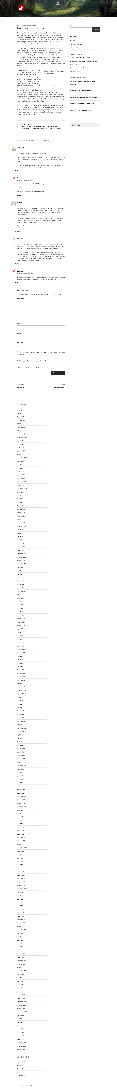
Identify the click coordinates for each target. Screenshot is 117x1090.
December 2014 (21, 796)
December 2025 (21, 427)
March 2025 (20, 447)
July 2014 (19, 813)
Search (72, 26)
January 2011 (20, 957)
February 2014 (21, 830)
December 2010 (21, 960)
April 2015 (20, 782)
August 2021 (20, 567)
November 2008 (22, 1046)
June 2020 (20, 605)
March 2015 (20, 786)
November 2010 (21, 964)
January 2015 (21, 793)
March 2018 (20, 670)
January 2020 (21, 618)
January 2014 (21, 834)
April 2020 (20, 612)
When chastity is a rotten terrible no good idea (83, 61)
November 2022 (21, 519)
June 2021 (20, 574)
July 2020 (19, 601)
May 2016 (20, 742)
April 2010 (20, 988)
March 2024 (20, 471)
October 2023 (21, 485)
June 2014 (20, 817)
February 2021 (21, 584)
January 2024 (21, 475)
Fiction (19, 1065)
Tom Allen (20, 147)
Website (20, 343)
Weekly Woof (20, 1075)
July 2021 (19, 570)
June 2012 (20, 899)
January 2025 (21, 451)
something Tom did (44, 55)
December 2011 (21, 919)
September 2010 (22, 971)
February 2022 (21, 547)
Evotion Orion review (84, 110)
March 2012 (20, 909)
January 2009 (21, 1039)
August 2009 (20, 1015)
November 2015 (21, 759)
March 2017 (20, 711)
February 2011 (21, 954)
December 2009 (22, 1001)
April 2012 (20, 906)
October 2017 (21, 687)
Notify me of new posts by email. (28, 367)
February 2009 (21, 1036)
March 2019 (20, 642)
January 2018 (21, 676)
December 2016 (21, 721)
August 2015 (20, 769)
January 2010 (21, 998)
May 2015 (20, 779)
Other (18, 1072)
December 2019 (21, 622)
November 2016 (21, 724)
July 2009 (19, 1018)
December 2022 (21, 516)
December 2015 (21, 755)
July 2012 (19, 895)
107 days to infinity (75, 71)
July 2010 (19, 978)
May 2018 (20, 663)
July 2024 (19, 464)
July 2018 (19, 656)
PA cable (49, 128)
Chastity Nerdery (26, 124)
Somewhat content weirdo (78, 68)
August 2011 (20, 933)
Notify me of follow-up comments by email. (31, 361)
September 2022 (22, 526)
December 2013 (21, 837)
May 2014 (20, 820)
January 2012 (20, 916)
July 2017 (19, 697)
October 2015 (21, 762)
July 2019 (19, 632)
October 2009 (21, 1008)
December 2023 (21, 478)
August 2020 (20, 598)
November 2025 (21, 430)
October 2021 (21, 560)
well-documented (23, 35)
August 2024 (20, 461)
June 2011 (20, 940)
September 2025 (22, 437)
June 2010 (20, 981)
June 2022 (20, 536)
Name (19, 323)
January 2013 (21, 875)
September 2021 (22, 564)
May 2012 (19, 902)
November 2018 (21, 653)
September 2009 (22, 1012)
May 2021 (19, 577)
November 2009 (22, 1005)
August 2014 (20, 810)
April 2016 (20, 745)
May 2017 (19, 704)
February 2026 (21, 420)
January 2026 (21, 423)
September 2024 (22, 458)
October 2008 (21, 1049)
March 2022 (20, 543)
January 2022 (21, 550)
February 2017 (21, 714)
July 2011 (19, 936)
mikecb (19, 202)
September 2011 (21, 930)
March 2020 (20, 615)
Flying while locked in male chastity (80, 57)
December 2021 (21, 553)
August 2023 (20, 492)
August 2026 (20, 410)
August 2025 (20, 441)
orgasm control (26, 128)
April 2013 (20, 865)
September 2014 (22, 806)
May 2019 (20, 639)
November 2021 (21, 557)
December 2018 (21, 649)
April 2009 (20, 1029)
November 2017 (21, 683)
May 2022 (20, 540)
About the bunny (75, 41)
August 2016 (20, 731)
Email (19, 333)
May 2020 (20, 608)
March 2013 (20, 868)
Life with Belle (21, 1069)
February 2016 (21, 748)
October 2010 (21, 967)
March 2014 (20, 827)
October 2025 (21, 434)
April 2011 (19, 947)
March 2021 (20, 581)
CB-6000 (23, 126)
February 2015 (21, 789)
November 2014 (21, 800)
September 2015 (22, 765)
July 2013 (19, 854)
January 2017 (20, 718)
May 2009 (20, 1025)
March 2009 (20, 1032)
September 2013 (22, 848)
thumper (32, 25)
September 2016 (22, 728)
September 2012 (22, 889)
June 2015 (20, 776)
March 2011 (20, 950)
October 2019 (21, 625)
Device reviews (74, 47)
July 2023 (19, 495)
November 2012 (21, 882)
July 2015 (19, 772)
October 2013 (21, 844)
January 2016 (21, 752)
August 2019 (20, 629)
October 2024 (21, 454)
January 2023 (21, 512)
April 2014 (20, 824)
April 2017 (20, 707)
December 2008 (22, 1042)
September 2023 (22, 488)
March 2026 (20, 417)
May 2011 (19, 943)
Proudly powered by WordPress (26, 1086)
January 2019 (21, 646)
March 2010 (20, 991)
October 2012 (21, 885)
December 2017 (21, 680)
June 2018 (20, 659)
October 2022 (21, 523)
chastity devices (41, 126)
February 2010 (21, 995)
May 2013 (20, 861)
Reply (19, 171)
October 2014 (21, 803)
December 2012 (21, 878)
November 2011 (21, 923)
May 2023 (20, 499)
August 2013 (20, 851)
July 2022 (19, 533)
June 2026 (20, 413)
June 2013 (20, 858)
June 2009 (20, 1022)
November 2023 (21, 482)
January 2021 (20, 588)
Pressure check (74, 64)
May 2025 (20, 444)
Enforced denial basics (76, 44)
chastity (30, 126)
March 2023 (20, 506)
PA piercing (57, 128)
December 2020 (21, 591)
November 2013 (21, 841)
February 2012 (21, 912)
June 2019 (20, 636)
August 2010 (20, 974)
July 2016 (19, 735)
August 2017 (20, 694)
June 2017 (20, 700)
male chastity (53, 126)
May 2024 (20, 468)
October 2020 (21, 594)
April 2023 (20, 502)
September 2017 (22, 690)
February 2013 (21, 871)
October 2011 (21, 926)
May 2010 (20, 984)
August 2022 (20, 529)
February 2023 (21, 509)
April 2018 (20, 666)
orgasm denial (39, 128)
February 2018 (21, 673)
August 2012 (20, 892)
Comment (21, 299)
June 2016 (20, 738)
